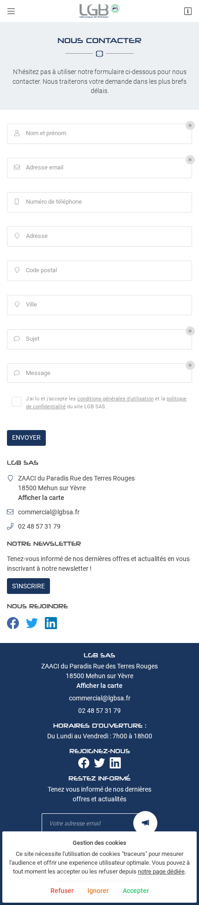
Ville (26, 304)
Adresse (31, 235)
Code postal (36, 270)
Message (32, 372)
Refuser (62, 890)
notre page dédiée (161, 871)
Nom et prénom (40, 133)
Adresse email (39, 167)
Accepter (136, 890)
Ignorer (98, 890)
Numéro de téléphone (48, 201)
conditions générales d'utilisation (115, 398)
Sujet (27, 338)
